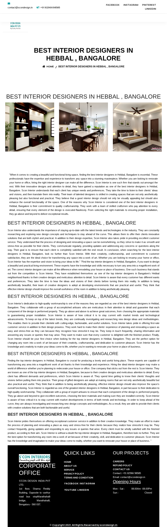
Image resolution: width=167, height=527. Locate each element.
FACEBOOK (113, 5)
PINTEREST (149, 5)
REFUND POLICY (122, 465)
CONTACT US (121, 469)
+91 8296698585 (50, 7)
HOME (67, 462)
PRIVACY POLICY (74, 473)
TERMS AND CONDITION (78, 477)
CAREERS (118, 461)
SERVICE (69, 469)
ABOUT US (70, 466)
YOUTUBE (70, 489)
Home (50, 66)
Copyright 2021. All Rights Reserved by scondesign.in (84, 525)
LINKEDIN (150, 8)
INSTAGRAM (130, 5)
